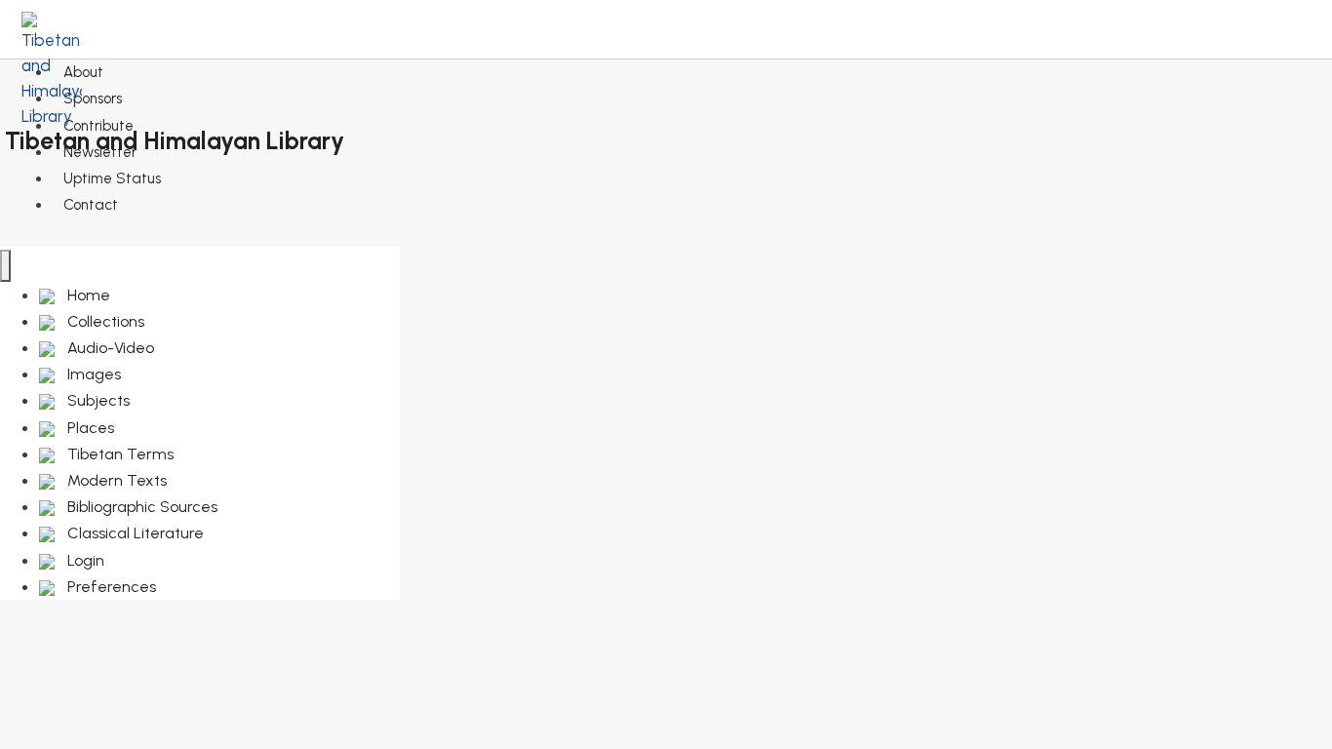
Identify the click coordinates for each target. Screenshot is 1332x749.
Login (83, 560)
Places (88, 427)
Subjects (96, 400)
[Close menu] (5, 266)
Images (92, 374)
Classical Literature (133, 533)
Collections (103, 321)
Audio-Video (108, 347)
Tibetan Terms (118, 454)
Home (86, 295)
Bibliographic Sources (140, 506)
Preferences (109, 586)
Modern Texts (115, 480)
